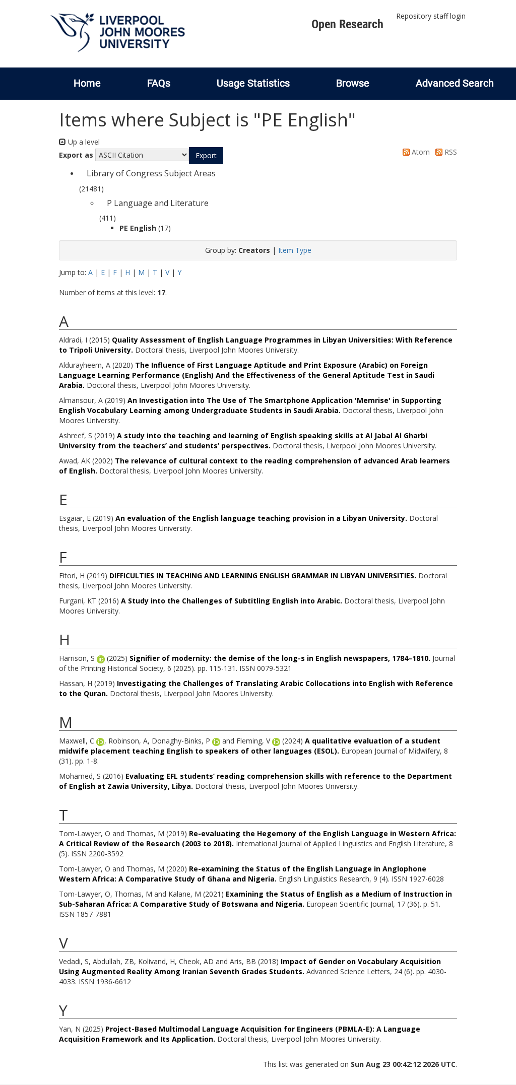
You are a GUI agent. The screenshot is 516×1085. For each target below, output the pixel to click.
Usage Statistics (253, 83)
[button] (206, 155)
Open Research (347, 24)
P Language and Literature (158, 203)
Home (87, 83)
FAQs (158, 83)
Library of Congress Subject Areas (151, 173)
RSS (449, 152)
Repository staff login (431, 16)
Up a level (83, 142)
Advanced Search (455, 83)
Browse (352, 83)
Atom (420, 152)
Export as (76, 155)
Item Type (294, 250)
